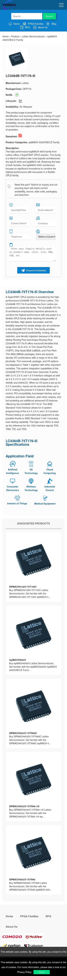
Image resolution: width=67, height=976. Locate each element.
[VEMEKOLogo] (9, 8)
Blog (53, 23)
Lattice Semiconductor (33, 36)
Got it (41, 972)
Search (49, 16)
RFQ (27, 27)
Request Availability (36, 270)
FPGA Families (35, 23)
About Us (42, 27)
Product (15, 36)
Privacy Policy (24, 972)
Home (16, 23)
